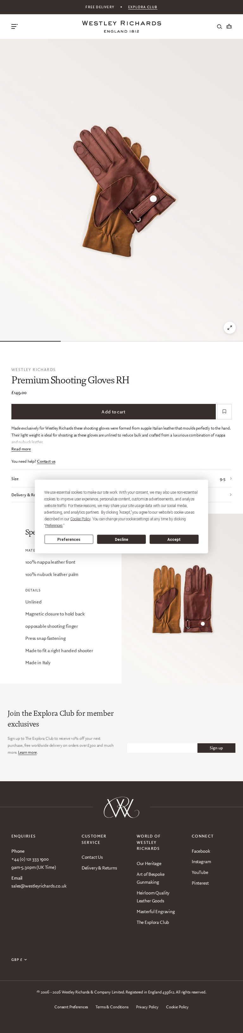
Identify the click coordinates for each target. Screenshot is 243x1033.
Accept (174, 539)
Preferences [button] (54, 525)
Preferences (68, 539)
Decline (121, 539)
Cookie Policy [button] (80, 519)
